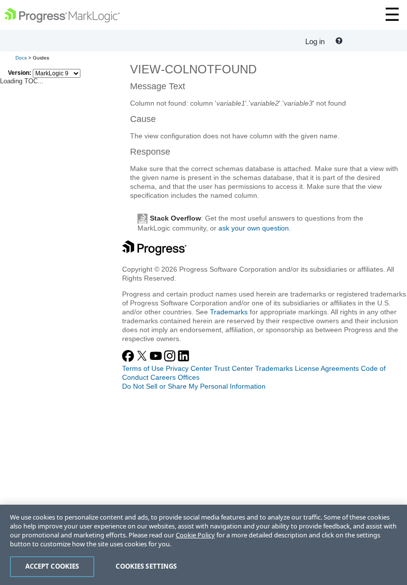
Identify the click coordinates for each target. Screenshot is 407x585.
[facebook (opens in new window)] (129, 359)
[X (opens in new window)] (143, 359)
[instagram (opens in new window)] (171, 359)
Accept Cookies (52, 566)
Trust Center (233, 368)
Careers (163, 377)
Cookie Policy (195, 534)
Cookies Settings (146, 566)
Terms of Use (143, 368)
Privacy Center (189, 368)
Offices (189, 377)
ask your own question (253, 228)
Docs (21, 57)
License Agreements (327, 368)
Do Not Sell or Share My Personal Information (194, 386)
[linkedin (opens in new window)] (184, 359)
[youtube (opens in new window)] (157, 359)
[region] (203, 545)
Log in (315, 41)
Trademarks (229, 312)
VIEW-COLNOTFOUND (193, 69)
